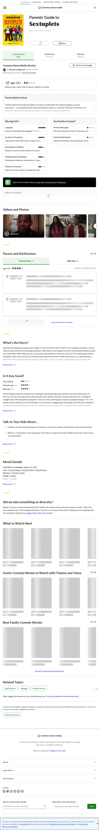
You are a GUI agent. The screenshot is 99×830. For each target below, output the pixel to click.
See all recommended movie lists (49, 671)
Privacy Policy (70, 824)
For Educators (36, 2)
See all (93, 253)
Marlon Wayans (66, 105)
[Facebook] (11, 791)
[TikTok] (18, 791)
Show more (8, 365)
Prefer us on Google (84, 65)
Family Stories (39, 688)
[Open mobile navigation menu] (5, 8)
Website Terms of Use (57, 824)
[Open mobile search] (95, 8)
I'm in (91, 806)
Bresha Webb (28, 470)
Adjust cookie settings (10, 827)
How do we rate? (29, 72)
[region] (49, 824)
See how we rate (12, 715)
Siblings (24, 688)
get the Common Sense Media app (52, 182)
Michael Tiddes (18, 473)
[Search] (45, 806)
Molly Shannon (41, 470)
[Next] (96, 226)
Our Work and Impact (70, 2)
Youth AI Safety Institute (51, 2)
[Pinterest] (15, 791)
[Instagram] (4, 791)
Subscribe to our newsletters (64, 802)
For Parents (25, 2)
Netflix (13, 476)
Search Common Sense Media (14, 802)
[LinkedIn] (22, 791)
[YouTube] (7, 791)
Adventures (10, 688)
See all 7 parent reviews (62, 322)
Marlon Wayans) (14, 348)
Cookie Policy (24, 824)
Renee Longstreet (17, 69)
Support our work (58, 750)
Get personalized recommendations (63, 696)
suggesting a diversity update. (39, 513)
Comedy (13, 479)
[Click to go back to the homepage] (50, 7)
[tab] (18, 55)
